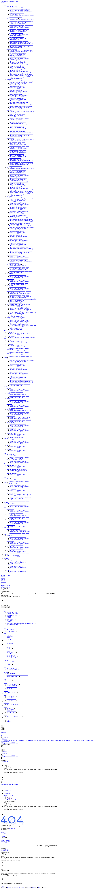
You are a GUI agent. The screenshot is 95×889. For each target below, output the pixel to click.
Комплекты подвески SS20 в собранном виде (21, 21)
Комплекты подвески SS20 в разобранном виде (22, 19)
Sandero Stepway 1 (11, 428)
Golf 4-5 (9, 565)
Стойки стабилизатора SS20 (17, 35)
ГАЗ (5, 330)
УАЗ (5, 338)
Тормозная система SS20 (16, 17)
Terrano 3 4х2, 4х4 (11, 493)
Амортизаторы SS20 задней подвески (19, 10)
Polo (8, 559)
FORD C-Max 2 (11, 525)
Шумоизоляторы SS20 (15, 39)
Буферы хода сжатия (15, 563)
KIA (5, 453)
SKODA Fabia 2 (11, 550)
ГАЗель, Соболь (11, 336)
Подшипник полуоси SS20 (16, 301)
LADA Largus (10, 279)
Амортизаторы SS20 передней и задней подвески (22, 337)
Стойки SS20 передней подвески (18, 57)
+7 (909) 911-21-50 (5, 585)
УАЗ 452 (9, 353)
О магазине (3, 833)
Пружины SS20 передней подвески (18, 30)
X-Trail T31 (9, 499)
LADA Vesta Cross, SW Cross (14, 264)
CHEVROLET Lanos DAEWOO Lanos (16, 469)
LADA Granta (10, 138)
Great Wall (6, 527)
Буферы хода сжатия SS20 (16, 277)
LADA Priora (10, 110)
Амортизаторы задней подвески (18, 562)
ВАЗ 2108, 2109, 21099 (12, 18)
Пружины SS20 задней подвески (18, 31)
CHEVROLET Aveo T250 (13, 465)
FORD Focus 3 (10, 514)
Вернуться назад (5, 828)
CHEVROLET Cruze (12, 473)
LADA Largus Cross (12, 285)
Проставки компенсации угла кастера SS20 (20, 42)
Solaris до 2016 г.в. (11, 440)
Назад (8, 797)
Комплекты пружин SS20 (16, 59)
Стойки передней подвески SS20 (18, 26)
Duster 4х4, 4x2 (10, 409)
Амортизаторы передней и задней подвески (21, 342)
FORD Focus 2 (10, 509)
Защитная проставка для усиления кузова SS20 (21, 162)
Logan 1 (9, 388)
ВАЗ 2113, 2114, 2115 (12, 79)
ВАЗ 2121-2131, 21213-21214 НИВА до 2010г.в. (19, 291)
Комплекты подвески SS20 (16, 7)
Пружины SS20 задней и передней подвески (21, 11)
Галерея (3, 834)
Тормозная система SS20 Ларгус (18, 284)
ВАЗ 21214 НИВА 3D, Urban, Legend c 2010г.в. (19, 304)
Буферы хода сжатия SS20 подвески (19, 283)
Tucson (8, 449)
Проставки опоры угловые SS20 (18, 103)
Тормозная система (14, 263)
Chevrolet (6, 463)
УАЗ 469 (9, 340)
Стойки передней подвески (16, 561)
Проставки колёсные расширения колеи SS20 (21, 43)
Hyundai (6, 438)
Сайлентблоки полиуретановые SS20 (19, 34)
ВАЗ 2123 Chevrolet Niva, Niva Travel (16, 317)
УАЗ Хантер (10, 349)
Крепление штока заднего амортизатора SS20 (21, 45)
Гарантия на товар (5, 841)
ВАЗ (5, 5)
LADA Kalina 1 (10, 167)
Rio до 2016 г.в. (11, 454)
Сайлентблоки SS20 (15, 14)
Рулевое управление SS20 (16, 33)
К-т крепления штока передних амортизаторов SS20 (23, 299)
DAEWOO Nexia (11, 503)
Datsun (5, 357)
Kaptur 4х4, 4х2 (11, 416)
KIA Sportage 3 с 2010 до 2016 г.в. (15, 459)
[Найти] (3, 729)
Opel (5, 477)
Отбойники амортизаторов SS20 (18, 38)
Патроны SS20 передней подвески (18, 470)
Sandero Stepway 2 (11, 433)
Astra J (8, 478)
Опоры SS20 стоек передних (17, 55)
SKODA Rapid (10, 541)
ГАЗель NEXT (10, 332)
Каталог (3, 832)
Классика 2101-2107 (12, 6)
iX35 (8, 445)
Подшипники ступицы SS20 (17, 13)
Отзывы (3, 836)
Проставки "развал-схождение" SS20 (19, 41)
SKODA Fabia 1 (11, 546)
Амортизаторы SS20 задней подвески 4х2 (20, 413)
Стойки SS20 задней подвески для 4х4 (19, 412)
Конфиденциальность (6, 884)
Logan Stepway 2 (11, 422)
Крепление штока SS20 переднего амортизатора (22, 15)
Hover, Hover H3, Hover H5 (13, 529)
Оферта (2, 886)
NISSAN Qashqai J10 (12, 489)
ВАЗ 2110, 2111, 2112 (12, 49)
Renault (5, 386)
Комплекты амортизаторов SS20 (18, 530)
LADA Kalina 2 (10, 196)
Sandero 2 (9, 404)
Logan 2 (9, 393)
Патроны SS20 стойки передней (18, 505)
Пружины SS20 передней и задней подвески (21, 261)
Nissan (5, 482)
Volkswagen (7, 558)
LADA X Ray (10, 273)
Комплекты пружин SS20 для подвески (19, 29)
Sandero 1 (9, 398)
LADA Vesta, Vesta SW (12, 255)
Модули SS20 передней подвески (18, 22)
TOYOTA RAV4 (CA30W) (13, 555)
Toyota (5, 554)
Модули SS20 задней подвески (17, 23)
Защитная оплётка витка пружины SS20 (20, 46)
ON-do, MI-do (10, 358)
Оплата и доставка (5, 840)
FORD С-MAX (10, 519)
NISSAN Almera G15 (12, 483)
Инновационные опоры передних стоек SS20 (21, 25)
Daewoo (6, 502)
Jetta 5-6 (9, 570)
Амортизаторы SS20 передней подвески (20, 9)
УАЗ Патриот (10, 344)
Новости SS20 (4, 842)
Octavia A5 (9, 535)
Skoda (5, 534)
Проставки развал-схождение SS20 (18, 159)
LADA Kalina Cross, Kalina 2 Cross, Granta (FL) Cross (20, 225)
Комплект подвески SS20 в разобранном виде (21, 50)
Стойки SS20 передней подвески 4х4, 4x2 (20, 410)
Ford (5, 507)
